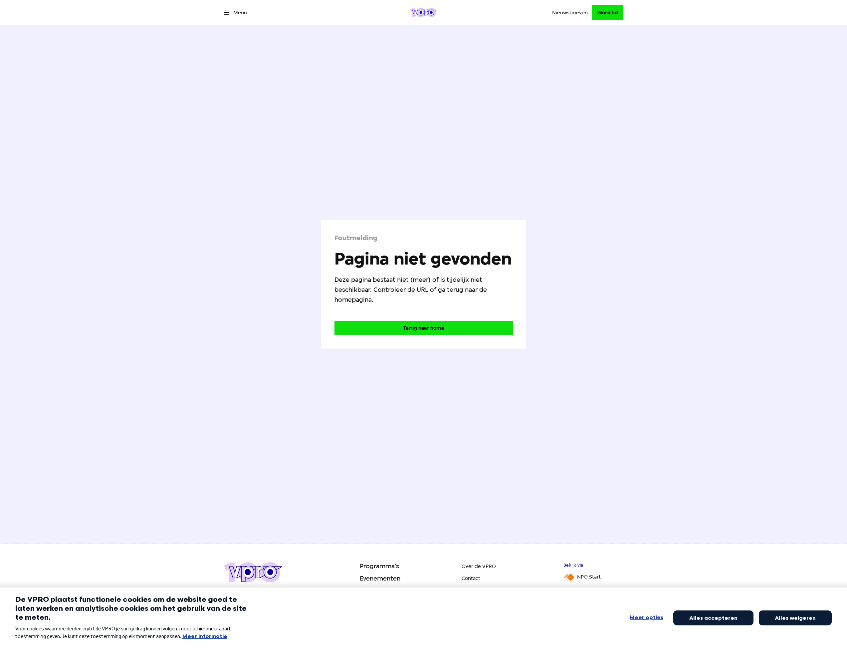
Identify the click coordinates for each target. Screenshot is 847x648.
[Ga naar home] (423, 12)
